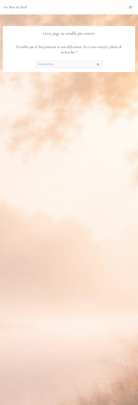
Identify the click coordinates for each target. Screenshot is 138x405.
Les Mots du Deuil (15, 7)
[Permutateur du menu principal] (130, 7)
